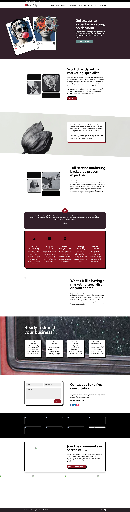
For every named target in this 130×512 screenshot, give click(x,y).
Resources (93, 5)
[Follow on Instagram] (77, 405)
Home (52, 5)
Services (72, 98)
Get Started (84, 41)
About (57, 5)
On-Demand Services (75, 5)
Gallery (86, 5)
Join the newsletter (75, 467)
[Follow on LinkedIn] (74, 405)
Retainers (63, 5)
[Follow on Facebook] (71, 405)
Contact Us (103, 5)
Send (57, 401)
